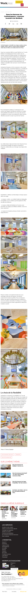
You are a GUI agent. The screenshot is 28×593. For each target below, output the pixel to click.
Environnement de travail (7, 454)
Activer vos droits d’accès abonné (9, 528)
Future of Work (5, 545)
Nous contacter (5, 536)
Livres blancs (5, 555)
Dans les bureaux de (6, 457)
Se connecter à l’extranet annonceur (10, 534)
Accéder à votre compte (7, 527)
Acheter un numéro (6, 531)
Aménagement (8, 11)
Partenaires (4, 557)
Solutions (4, 551)
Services (4, 549)
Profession (4, 543)
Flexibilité (18, 454)
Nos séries (4, 552)
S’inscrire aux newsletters (7, 533)
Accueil (2, 11)
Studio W (4, 542)
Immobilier (4, 548)
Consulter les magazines (7, 530)
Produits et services (6, 554)
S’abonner (19, 2)
